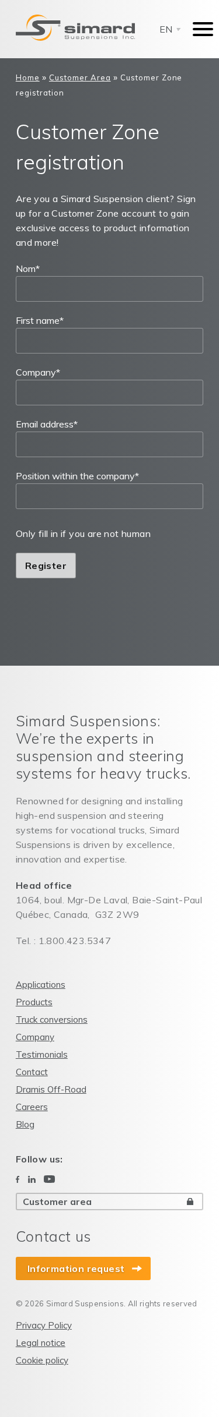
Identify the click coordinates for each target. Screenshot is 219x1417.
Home (28, 77)
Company (38, 372)
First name (40, 320)
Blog (25, 1124)
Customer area (57, 1201)
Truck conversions (52, 1019)
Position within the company (77, 476)
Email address (47, 424)
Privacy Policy (44, 1325)
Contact (32, 1071)
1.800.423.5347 (75, 940)
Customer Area (80, 77)
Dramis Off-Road (51, 1089)
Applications (40, 984)
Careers (32, 1106)
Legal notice (40, 1342)
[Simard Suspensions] (75, 28)
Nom (28, 268)
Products (34, 1002)
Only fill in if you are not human (83, 533)
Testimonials (42, 1054)
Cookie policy (42, 1360)
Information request (76, 1268)
